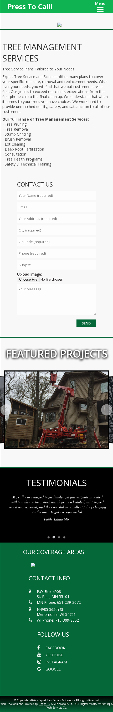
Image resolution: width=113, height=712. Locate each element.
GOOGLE (53, 669)
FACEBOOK (55, 647)
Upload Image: (29, 274)
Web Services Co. (57, 707)
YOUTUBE (54, 654)
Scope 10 (44, 704)
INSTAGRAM (56, 661)
